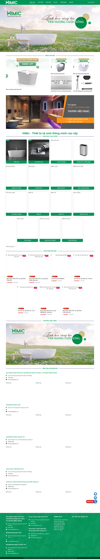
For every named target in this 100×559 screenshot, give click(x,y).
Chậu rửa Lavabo (50, 240)
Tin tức (55, 2)
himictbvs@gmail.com (13, 379)
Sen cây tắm (83, 214)
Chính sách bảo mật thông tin (61, 519)
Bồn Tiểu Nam (72, 240)
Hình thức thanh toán (59, 521)
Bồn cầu (61, 214)
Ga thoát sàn (39, 162)
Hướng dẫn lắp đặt (58, 526)
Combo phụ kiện (16, 188)
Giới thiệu (40, 2)
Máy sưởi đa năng (83, 188)
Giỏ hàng (91, 2)
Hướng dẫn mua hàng (59, 524)
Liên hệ (71, 2)
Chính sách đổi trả (58, 529)
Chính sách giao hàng (59, 523)
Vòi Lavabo (27, 240)
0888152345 (11, 441)
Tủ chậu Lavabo (16, 214)
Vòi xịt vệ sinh (61, 162)
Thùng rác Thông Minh (84, 162)
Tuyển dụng (63, 2)
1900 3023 (10, 377)
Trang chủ (32, 2)
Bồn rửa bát (61, 188)
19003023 (10, 473)
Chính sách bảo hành (59, 528)
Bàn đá (39, 214)
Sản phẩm (48, 2)
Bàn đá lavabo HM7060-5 (58, 278)
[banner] (50, 28)
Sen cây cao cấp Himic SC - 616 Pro (83, 278)
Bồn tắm (16, 162)
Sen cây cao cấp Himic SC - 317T (26, 310)
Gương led (38, 188)
